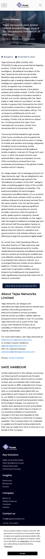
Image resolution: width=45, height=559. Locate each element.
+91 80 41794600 (16, 358)
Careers (5, 507)
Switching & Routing (11, 469)
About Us (6, 498)
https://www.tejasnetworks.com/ (16, 340)
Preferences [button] (8, 546)
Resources (7, 480)
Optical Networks (10, 466)
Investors (6, 504)
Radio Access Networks (12, 460)
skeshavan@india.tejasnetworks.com (18, 352)
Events (5, 487)
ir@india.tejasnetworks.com (13, 346)
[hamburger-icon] (4, 5)
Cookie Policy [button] (24, 541)
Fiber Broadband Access (13, 463)
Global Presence (9, 501)
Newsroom (7, 483)
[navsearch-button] (40, 5)
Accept (22, 553)
